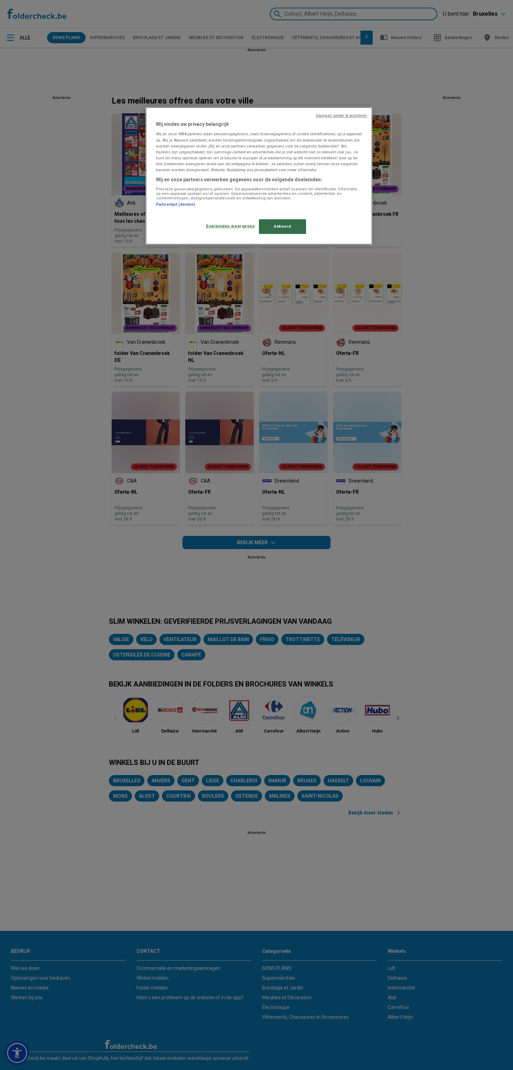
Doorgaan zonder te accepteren (341, 115)
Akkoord (282, 226)
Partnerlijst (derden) (175, 204)
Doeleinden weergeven (230, 225)
